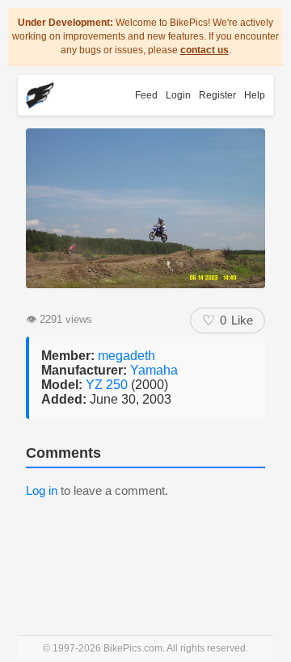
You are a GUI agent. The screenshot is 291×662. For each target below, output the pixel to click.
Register (217, 95)
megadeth (126, 355)
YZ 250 (108, 385)
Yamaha (154, 370)
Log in (41, 490)
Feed (146, 95)
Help (254, 95)
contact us (204, 50)
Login (178, 95)
